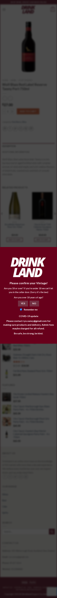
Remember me (30, 309)
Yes (23, 303)
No (34, 303)
